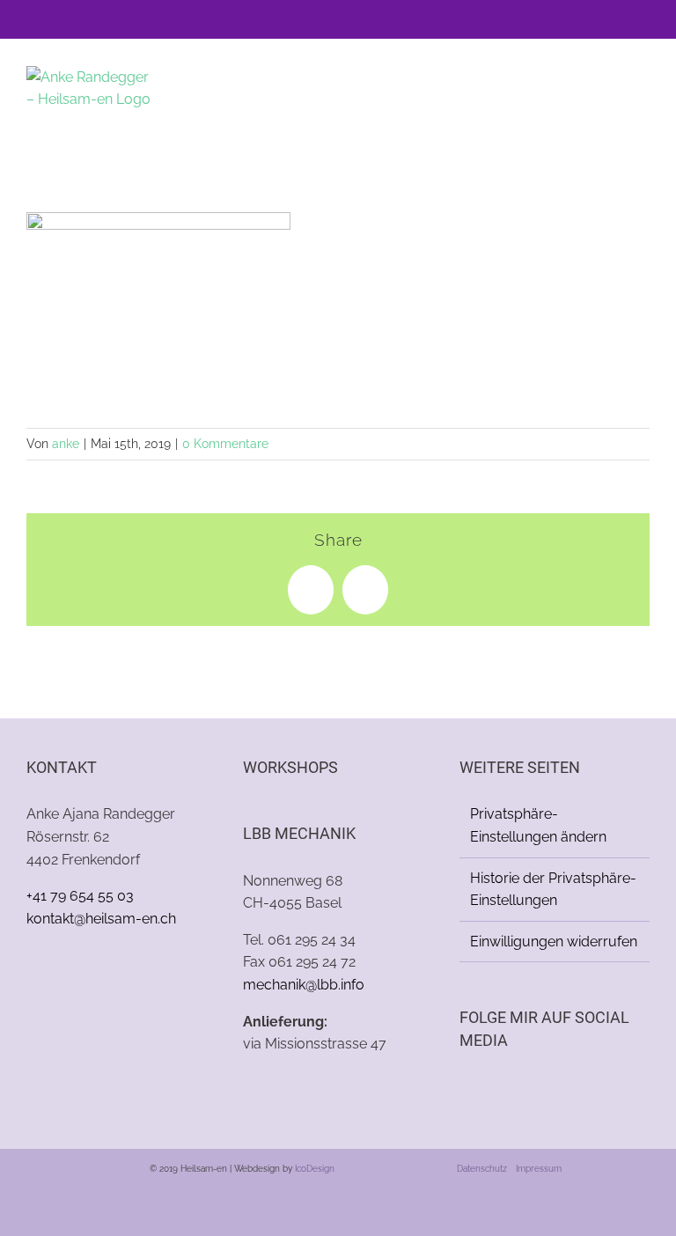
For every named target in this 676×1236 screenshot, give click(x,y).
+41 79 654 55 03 (80, 895)
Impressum (539, 1168)
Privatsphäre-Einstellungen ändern (538, 825)
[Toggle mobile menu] (643, 93)
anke (65, 444)
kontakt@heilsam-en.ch (101, 918)
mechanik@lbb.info (303, 984)
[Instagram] (488, 1087)
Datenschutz (482, 1168)
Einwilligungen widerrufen (553, 941)
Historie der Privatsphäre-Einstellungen (553, 889)
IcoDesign (314, 1168)
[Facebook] (464, 1087)
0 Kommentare (225, 444)
